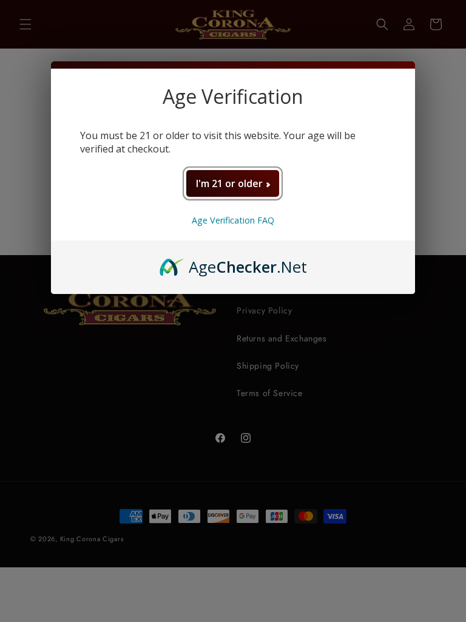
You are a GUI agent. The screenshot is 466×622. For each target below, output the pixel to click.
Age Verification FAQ (233, 220)
